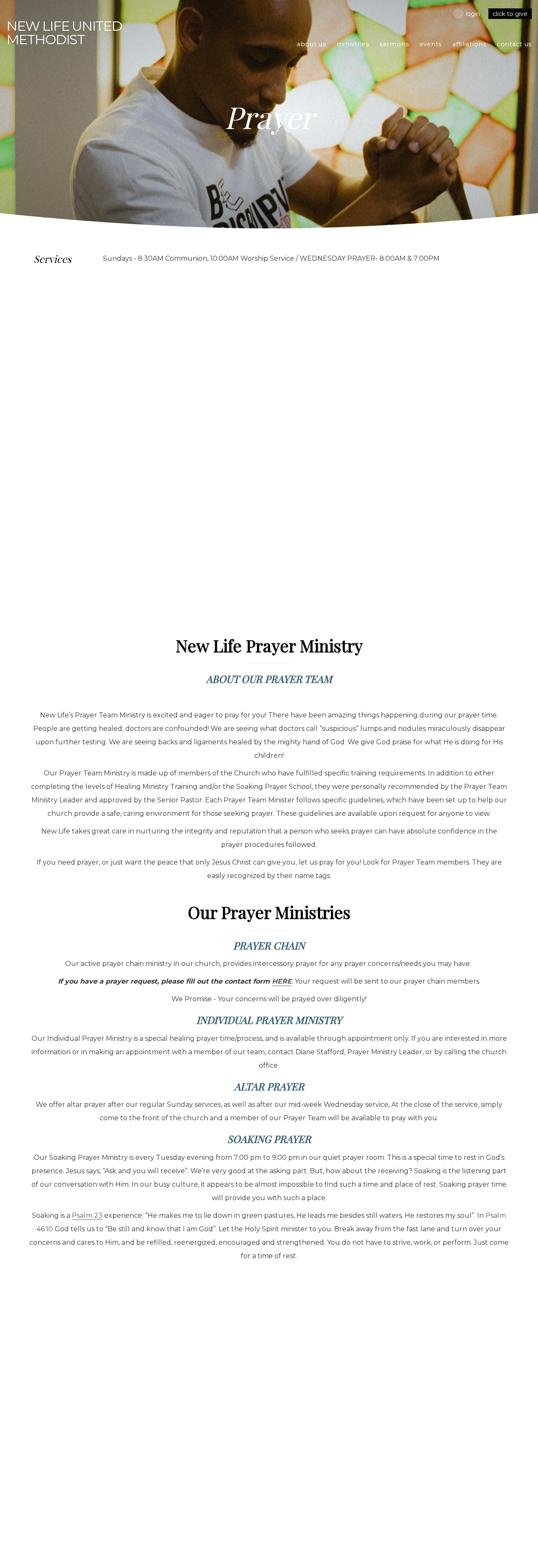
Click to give (510, 14)
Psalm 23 (87, 1215)
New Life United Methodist (64, 33)
